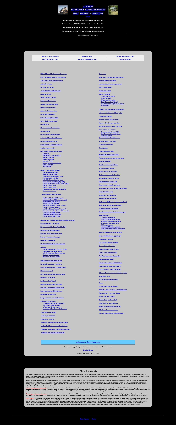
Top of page (84, 419)
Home (94, 419)
